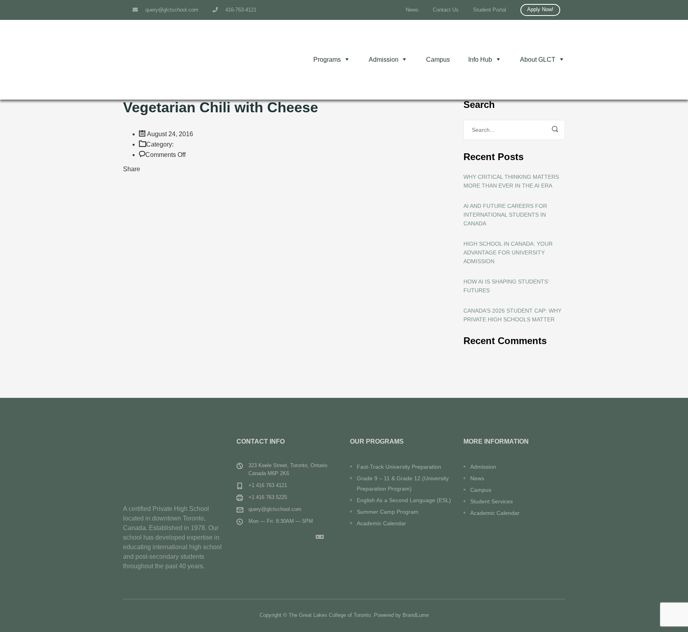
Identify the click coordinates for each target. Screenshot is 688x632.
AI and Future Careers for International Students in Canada (505, 215)
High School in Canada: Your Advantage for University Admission (508, 252)
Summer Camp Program (387, 512)
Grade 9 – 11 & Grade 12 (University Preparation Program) (403, 483)
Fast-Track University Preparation (399, 467)
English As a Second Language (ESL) (404, 500)
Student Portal (489, 10)
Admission (483, 467)
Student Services (491, 501)
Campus (438, 59)
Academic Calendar (381, 523)
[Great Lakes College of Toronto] (174, 459)
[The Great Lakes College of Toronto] (182, 60)
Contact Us (446, 10)
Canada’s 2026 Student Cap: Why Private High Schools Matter (512, 315)
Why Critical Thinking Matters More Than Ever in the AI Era (511, 181)
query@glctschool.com (171, 10)
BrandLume (416, 615)
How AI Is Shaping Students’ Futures (506, 285)
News (412, 10)
